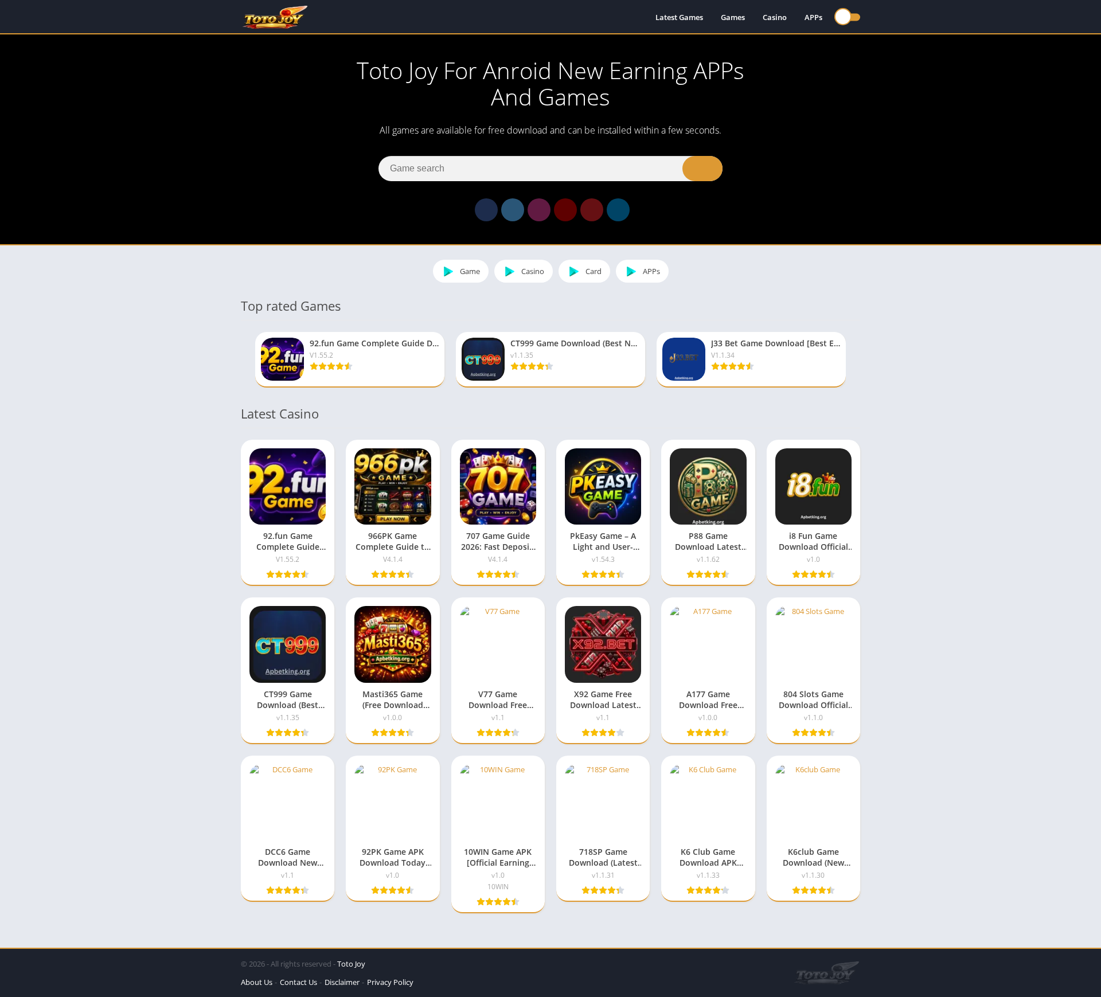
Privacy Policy (390, 982)
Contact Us (298, 982)
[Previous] (244, 360)
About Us (256, 982)
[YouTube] (565, 209)
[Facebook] (486, 209)
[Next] (856, 360)
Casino (775, 17)
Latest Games (679, 17)
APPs (813, 17)
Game (470, 271)
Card (593, 271)
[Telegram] (618, 209)
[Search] (702, 168)
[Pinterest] (591, 209)
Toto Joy (351, 964)
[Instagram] (539, 209)
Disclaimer (342, 982)
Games (733, 17)
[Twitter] (512, 209)
